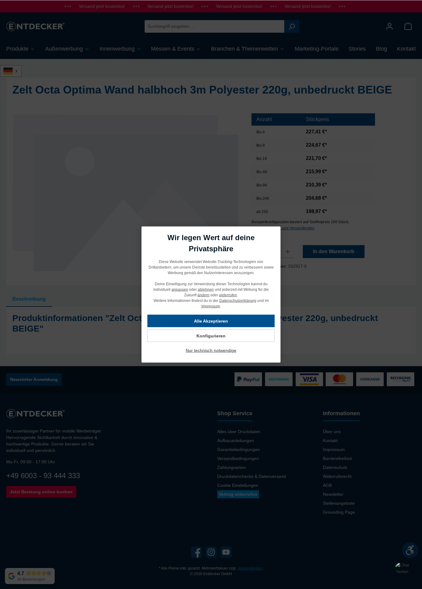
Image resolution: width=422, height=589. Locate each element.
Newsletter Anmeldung (34, 379)
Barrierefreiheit (337, 458)
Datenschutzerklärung (237, 301)
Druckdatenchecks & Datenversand (251, 476)
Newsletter (333, 494)
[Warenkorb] (408, 26)
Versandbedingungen (238, 458)
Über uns (332, 431)
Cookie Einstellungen (237, 485)
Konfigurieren (211, 335)
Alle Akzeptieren (211, 321)
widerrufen (228, 295)
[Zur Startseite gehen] (35, 26)
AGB (327, 485)
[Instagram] (211, 552)
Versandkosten (250, 568)
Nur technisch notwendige (211, 350)
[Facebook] (196, 552)
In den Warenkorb (333, 251)
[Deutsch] (14, 71)
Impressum (334, 449)
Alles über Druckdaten (238, 431)
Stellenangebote (339, 503)
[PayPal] (248, 379)
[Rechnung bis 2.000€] (279, 379)
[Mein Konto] (389, 26)
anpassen (179, 289)
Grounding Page (339, 512)
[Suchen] (291, 26)
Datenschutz (335, 467)
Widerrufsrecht (337, 476)
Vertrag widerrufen (238, 494)
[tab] (29, 299)
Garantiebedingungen (238, 449)
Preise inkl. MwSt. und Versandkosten (282, 228)
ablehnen (206, 289)
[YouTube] (226, 552)
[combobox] (215, 26)
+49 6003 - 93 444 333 (43, 475)
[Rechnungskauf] (400, 379)
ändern (203, 295)
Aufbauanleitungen (235, 440)
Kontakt (330, 440)
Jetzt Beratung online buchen (41, 491)
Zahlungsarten (231, 467)
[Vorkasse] (370, 379)
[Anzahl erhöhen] (287, 251)
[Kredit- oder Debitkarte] (324, 379)
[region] (125, 192)
